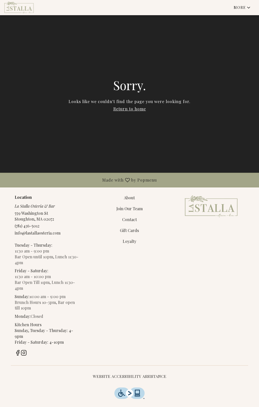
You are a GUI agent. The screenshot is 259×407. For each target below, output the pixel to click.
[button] (242, 8)
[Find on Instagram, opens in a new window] (24, 353)
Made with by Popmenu (80, 180)
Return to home (129, 108)
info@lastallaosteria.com (37, 233)
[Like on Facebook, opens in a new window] (18, 353)
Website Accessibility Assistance (129, 376)
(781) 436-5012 (27, 225)
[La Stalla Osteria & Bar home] (27, 7)
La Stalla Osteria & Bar (211, 206)
